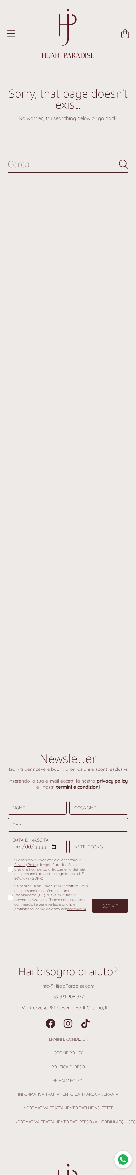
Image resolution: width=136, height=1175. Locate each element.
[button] (11, 34)
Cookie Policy (68, 1052)
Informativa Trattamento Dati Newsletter (68, 1107)
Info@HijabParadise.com (68, 986)
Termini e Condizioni (68, 1039)
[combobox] (68, 164)
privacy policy (112, 781)
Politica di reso (68, 1066)
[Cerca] (124, 164)
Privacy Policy (68, 1080)
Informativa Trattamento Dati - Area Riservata (68, 1094)
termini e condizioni (78, 787)
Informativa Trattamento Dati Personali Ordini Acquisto (75, 1121)
